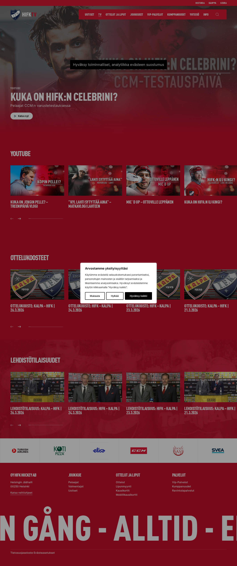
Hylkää (115, 295)
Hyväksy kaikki (138, 295)
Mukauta (95, 295)
